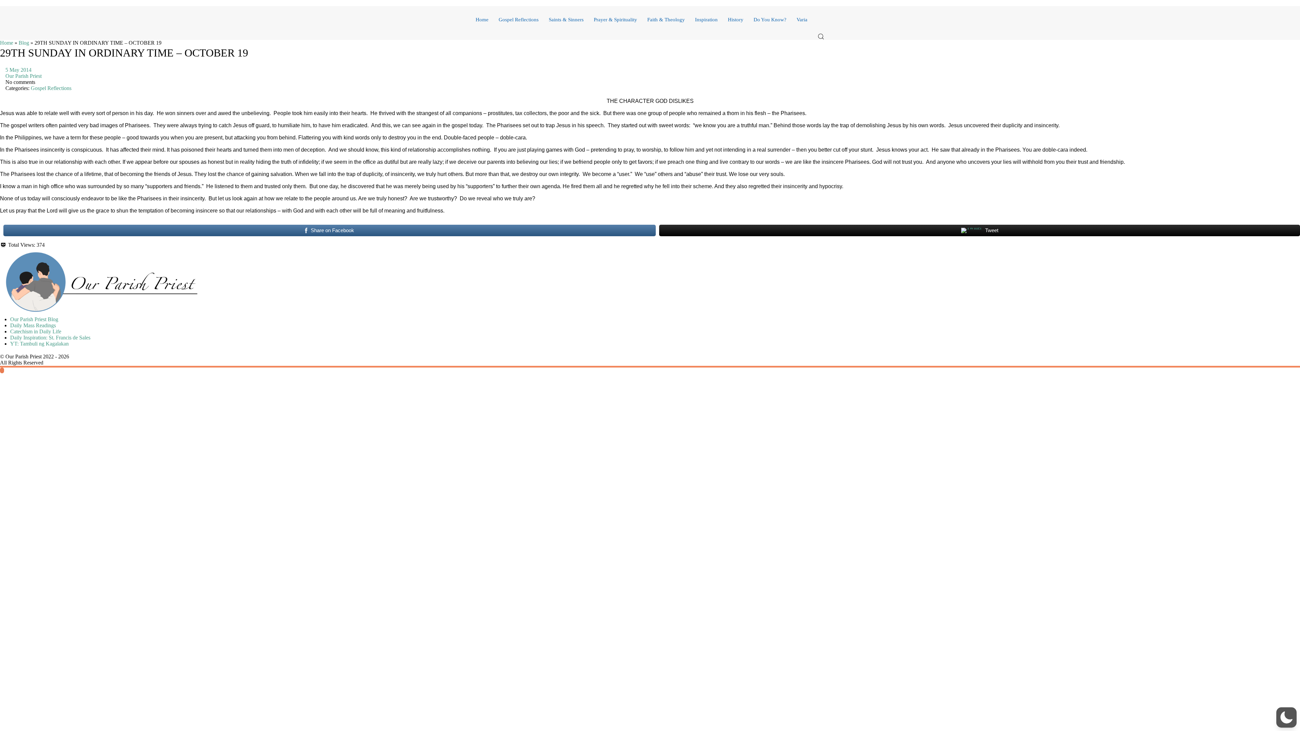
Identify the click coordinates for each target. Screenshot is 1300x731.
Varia (802, 19)
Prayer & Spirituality (615, 19)
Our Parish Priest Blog (34, 319)
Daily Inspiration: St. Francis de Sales (50, 337)
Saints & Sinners (566, 19)
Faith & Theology (666, 19)
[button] (821, 36)
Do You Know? (770, 19)
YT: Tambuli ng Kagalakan (39, 344)
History (735, 19)
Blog (24, 43)
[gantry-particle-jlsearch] (821, 19)
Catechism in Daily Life (35, 331)
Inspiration (706, 19)
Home (482, 19)
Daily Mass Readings (33, 325)
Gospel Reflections (519, 19)
